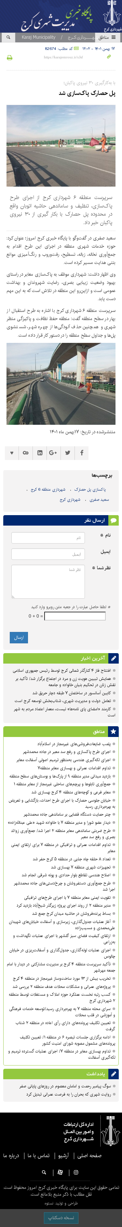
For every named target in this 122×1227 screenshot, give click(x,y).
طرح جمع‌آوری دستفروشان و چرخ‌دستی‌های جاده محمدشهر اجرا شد (64, 886)
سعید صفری (99, 500)
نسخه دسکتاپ (61, 1218)
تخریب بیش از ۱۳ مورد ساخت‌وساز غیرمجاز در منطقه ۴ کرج (62, 978)
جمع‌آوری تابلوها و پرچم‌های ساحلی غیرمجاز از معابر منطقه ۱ (62, 784)
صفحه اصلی (89, 1156)
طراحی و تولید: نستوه (61, 1203)
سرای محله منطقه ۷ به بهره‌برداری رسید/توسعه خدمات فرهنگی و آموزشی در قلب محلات (62, 1012)
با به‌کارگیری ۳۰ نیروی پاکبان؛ (89, 83)
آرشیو (63, 1156)
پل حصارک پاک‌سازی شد (87, 93)
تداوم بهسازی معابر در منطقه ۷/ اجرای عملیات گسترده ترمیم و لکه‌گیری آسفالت (61, 1054)
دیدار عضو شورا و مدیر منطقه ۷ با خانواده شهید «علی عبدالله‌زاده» (59, 822)
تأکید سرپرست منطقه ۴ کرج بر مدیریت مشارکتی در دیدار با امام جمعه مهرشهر (61, 967)
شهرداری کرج (70, 500)
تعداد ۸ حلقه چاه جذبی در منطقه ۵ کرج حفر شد (72, 859)
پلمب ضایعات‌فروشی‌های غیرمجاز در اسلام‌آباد (74, 744)
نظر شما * (101, 568)
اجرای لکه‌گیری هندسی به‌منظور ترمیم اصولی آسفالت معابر (63, 760)
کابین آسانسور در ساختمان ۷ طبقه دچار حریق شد (72, 693)
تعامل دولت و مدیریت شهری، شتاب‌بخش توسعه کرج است (63, 701)
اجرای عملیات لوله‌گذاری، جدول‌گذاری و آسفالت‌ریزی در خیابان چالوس (62, 953)
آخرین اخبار (93, 658)
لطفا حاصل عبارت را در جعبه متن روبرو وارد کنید (71, 607)
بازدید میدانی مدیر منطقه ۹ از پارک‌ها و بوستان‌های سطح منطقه (60, 776)
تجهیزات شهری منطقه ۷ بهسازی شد (81, 867)
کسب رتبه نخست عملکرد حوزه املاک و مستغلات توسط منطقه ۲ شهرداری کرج (62, 997)
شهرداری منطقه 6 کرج (48, 489)
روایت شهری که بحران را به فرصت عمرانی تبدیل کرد (68, 1094)
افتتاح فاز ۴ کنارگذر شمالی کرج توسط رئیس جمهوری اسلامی (62, 670)
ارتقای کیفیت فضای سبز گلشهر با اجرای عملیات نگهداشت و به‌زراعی (64, 938)
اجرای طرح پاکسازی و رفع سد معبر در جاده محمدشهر (67, 751)
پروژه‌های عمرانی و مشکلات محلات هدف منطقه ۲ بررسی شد (62, 986)
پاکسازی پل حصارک (90, 489)
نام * (105, 535)
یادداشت (96, 1074)
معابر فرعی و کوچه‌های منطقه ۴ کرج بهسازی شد (71, 792)
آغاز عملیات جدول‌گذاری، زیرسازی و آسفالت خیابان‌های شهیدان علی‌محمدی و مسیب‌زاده (62, 924)
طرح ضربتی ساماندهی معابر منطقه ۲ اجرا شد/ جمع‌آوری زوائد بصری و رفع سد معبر (63, 833)
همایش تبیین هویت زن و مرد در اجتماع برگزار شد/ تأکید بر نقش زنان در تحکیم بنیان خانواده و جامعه (65, 681)
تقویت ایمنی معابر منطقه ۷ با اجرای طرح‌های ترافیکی (67, 897)
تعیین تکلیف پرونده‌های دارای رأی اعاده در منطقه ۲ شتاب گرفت (65, 1026)
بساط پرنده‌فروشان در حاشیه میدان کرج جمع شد (71, 913)
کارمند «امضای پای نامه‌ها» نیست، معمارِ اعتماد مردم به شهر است (64, 712)
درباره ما (11, 1156)
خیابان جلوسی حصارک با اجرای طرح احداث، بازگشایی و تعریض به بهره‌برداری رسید (62, 803)
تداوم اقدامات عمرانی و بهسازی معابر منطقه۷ (74, 768)
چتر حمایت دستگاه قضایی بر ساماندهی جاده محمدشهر (67, 814)
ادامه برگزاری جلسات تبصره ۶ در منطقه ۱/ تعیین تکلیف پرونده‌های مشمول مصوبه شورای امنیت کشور (67, 1040)
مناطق (104, 37)
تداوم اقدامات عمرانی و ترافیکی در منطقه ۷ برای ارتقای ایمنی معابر (63, 847)
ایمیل (106, 551)
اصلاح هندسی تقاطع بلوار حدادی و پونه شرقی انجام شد (66, 875)
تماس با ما (38, 1156)
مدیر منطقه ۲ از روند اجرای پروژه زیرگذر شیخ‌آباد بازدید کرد (64, 905)
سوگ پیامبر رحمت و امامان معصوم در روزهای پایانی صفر (65, 1086)
